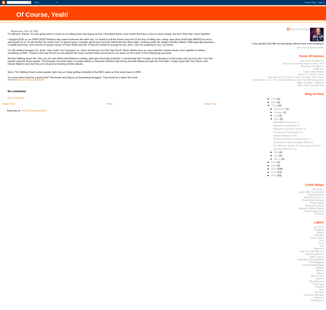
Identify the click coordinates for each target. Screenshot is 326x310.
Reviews (319, 292)
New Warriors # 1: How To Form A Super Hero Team (296, 77)
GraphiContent (316, 194)
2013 (274, 102)
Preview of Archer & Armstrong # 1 (291, 138)
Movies (320, 278)
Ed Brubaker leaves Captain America (293, 142)
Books (320, 232)
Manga (320, 267)
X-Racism (318, 69)
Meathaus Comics (314, 197)
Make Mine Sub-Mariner (311, 85)
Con (321, 240)
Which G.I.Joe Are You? (311, 74)
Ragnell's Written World (311, 208)
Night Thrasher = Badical (310, 82)
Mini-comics (317, 275)
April (276, 155)
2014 (274, 98)
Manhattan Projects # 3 (285, 122)
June (277, 119)
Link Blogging (316, 262)
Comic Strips (317, 237)
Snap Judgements (314, 211)
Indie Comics (317, 256)
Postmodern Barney (313, 200)
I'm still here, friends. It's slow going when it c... (298, 145)
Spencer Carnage (299, 29)
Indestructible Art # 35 (285, 149)
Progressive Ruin (314, 205)
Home (109, 103)
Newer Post (8, 103)
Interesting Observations (310, 259)
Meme (320, 273)
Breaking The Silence (312, 66)
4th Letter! (318, 189)
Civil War (319, 235)
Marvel (320, 270)
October (278, 112)
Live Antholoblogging (312, 265)
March (277, 159)
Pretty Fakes (317, 202)
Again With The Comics (311, 192)
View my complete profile (310, 47)
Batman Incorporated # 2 (286, 125)
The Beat (319, 213)
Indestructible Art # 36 (285, 135)
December (280, 109)
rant (321, 289)
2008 (274, 165)
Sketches (319, 297)
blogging (319, 229)
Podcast (319, 286)
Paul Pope (318, 284)
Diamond (319, 248)
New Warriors (316, 281)
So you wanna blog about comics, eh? (303, 63)
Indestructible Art (315, 254)
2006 (274, 172)
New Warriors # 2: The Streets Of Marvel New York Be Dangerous (288, 79)
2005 (274, 175)
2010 (274, 162)
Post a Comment (16, 98)
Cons (321, 243)
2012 (274, 105)
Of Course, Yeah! (42, 14)
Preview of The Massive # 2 (288, 132)
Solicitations (317, 300)
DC (322, 245)
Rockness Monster (314, 294)
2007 (274, 168)
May (276, 152)
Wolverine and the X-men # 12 (289, 128)
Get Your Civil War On (312, 60)
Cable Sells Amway (313, 71)
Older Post (210, 103)
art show (319, 226)
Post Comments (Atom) (34, 110)
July (276, 115)
